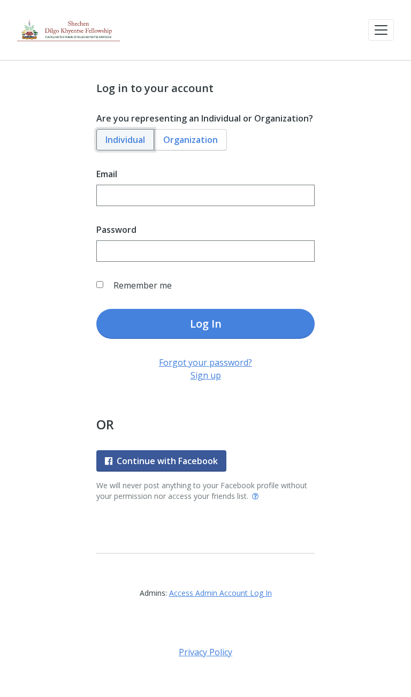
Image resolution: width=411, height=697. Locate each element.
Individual (125, 140)
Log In (206, 323)
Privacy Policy (205, 652)
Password (116, 230)
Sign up (206, 375)
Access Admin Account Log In (220, 593)
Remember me (142, 285)
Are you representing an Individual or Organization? (204, 118)
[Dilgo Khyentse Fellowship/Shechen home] (68, 30)
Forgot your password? (205, 362)
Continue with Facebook (167, 461)
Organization (190, 140)
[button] (381, 30)
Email (106, 174)
